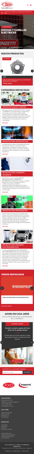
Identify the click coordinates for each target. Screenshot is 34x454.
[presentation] (1, 71)
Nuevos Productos (6, 433)
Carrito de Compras (6, 429)
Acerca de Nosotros (6, 412)
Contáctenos (4, 417)
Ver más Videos (6, 306)
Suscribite (27, 372)
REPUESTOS (4, 428)
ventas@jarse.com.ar (7, 406)
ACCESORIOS (4, 425)
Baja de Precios (5, 438)
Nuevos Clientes (5, 414)
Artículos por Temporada (8, 435)
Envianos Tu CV (5, 415)
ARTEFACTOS (4, 426)
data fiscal (25, 451)
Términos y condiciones (12, 451)
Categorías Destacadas (7, 436)
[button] (8, 47)
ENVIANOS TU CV (17, 361)
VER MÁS (5, 35)
